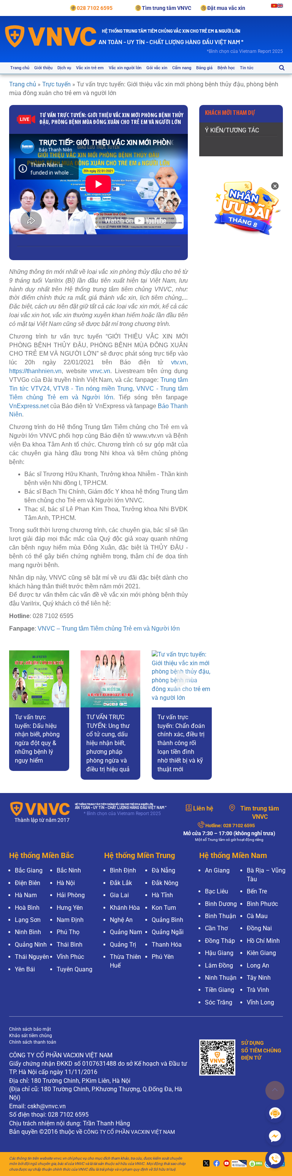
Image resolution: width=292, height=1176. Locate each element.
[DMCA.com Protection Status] (254, 1164)
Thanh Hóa (167, 944)
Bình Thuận (220, 916)
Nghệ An (121, 919)
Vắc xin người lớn (125, 67)
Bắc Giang (29, 870)
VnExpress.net (29, 406)
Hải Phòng (71, 895)
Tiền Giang (219, 989)
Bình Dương (221, 903)
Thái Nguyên (32, 956)
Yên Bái (25, 969)
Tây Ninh (259, 977)
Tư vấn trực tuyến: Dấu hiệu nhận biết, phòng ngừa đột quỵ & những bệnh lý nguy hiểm (37, 739)
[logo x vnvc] (205, 1164)
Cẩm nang (181, 67)
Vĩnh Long (260, 1002)
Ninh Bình (28, 932)
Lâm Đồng (219, 965)
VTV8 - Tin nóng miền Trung (93, 388)
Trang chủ (19, 67)
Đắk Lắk (121, 883)
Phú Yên (163, 956)
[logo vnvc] (50, 36)
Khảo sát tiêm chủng (30, 1035)
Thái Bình (70, 944)
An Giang (217, 870)
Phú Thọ (68, 932)
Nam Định (70, 919)
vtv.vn (178, 362)
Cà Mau (257, 916)
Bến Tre (257, 891)
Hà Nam (26, 895)
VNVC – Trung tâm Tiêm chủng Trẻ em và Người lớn (109, 628)
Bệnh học (226, 67)
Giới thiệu (43, 67)
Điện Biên (27, 883)
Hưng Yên (70, 907)
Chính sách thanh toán (32, 1042)
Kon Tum (164, 907)
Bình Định (123, 870)
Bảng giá (204, 67)
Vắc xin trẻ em (90, 67)
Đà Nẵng (163, 870)
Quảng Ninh (31, 944)
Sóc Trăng (218, 1002)
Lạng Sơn (28, 919)
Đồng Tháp (220, 940)
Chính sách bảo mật (30, 1029)
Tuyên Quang (74, 969)
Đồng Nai (259, 928)
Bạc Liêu (216, 891)
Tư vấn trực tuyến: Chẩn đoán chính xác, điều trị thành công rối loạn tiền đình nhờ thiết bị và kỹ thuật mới (181, 743)
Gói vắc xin (156, 67)
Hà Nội (66, 883)
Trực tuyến (56, 84)
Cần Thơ (216, 928)
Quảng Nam (126, 932)
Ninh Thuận (220, 977)
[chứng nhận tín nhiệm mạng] (238, 1164)
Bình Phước (262, 903)
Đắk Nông (165, 883)
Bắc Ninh (69, 870)
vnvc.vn (100, 371)
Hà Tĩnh (162, 895)
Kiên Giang (261, 953)
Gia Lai (119, 895)
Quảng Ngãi (168, 932)
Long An (258, 965)
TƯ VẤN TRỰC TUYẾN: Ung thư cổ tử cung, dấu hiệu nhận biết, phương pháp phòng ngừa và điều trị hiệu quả (108, 743)
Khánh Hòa (125, 907)
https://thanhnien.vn (35, 371)
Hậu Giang (219, 953)
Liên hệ (203, 808)
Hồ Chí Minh (263, 940)
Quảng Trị (123, 944)
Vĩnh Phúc (70, 956)
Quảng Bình (167, 919)
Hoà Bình (27, 907)
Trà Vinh (258, 989)
